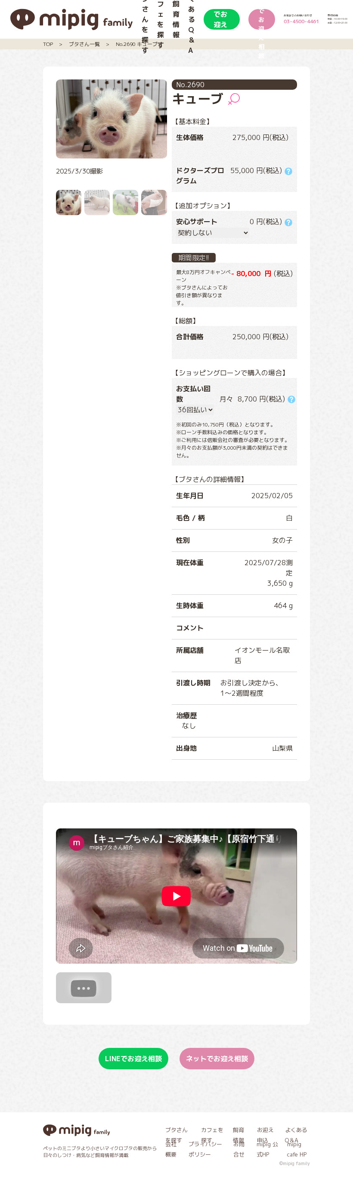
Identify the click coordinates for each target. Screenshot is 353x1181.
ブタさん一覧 (84, 44)
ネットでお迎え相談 (261, 19)
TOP (48, 44)
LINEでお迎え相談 (221, 19)
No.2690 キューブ (137, 44)
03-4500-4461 (301, 21)
